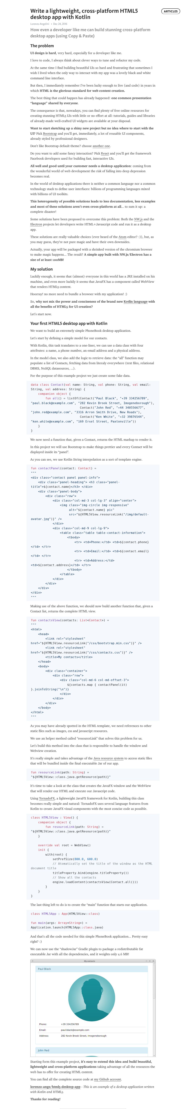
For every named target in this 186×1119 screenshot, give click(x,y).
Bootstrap (50, 134)
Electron (36, 224)
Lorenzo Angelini (39, 24)
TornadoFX (47, 798)
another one (101, 146)
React (105, 153)
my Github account (107, 1079)
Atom (122, 237)
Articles (171, 11)
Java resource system (109, 758)
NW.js (138, 219)
